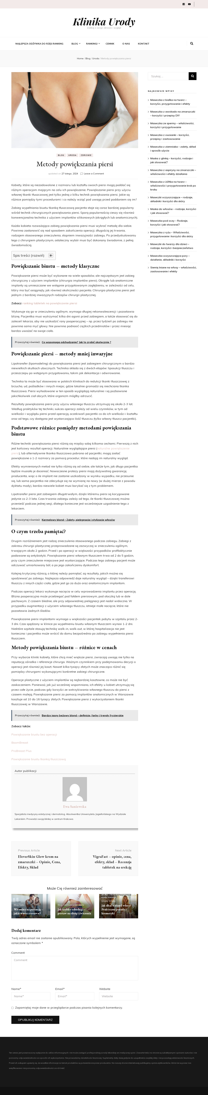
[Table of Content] (50, 255)
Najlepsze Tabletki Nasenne (96, 121)
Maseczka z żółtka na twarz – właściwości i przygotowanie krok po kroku (173, 185)
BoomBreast (19, 742)
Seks (21, 904)
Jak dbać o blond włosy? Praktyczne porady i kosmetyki (116, 909)
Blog (75, 43)
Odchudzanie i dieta (73, 904)
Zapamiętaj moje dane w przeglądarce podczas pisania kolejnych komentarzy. (69, 1007)
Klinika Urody (104, 21)
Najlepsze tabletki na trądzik (98, 88)
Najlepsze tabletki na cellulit (98, 80)
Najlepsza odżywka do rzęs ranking (39, 43)
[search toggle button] (191, 43)
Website (104, 989)
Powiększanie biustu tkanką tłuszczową (38, 759)
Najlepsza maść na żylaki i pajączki (100, 153)
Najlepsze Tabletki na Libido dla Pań (98, 161)
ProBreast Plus (21, 751)
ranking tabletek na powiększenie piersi (49, 303)
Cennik (110, 43)
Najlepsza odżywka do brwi (99, 104)
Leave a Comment (94, 173)
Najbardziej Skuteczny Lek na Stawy (101, 129)
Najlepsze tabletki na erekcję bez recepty (98, 137)
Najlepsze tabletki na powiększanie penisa (98, 96)
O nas (126, 43)
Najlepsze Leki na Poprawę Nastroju (101, 145)
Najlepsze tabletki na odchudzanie (98, 56)
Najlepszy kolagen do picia (98, 72)
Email (60, 989)
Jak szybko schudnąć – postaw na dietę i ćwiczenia (74, 911)
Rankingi (92, 43)
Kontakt (143, 43)
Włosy (112, 901)
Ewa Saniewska (74, 806)
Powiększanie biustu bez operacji (34, 734)
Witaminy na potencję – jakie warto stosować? (28, 911)
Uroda (72, 155)
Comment (18, 953)
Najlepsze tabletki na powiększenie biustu (98, 64)
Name (16, 989)
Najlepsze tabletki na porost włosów (98, 113)
